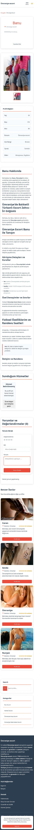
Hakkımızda (4, 799)
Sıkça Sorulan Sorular (8, 802)
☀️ (32, 3)
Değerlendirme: (8, 437)
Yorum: (6, 455)
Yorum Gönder (17, 470)
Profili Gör (17, 539)
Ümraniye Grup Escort (10, 716)
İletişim (3, 789)
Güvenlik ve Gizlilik (7, 805)
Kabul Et (17, 826)
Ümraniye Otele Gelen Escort (12, 722)
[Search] (5, 688)
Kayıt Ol (3, 786)
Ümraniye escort (8, 3)
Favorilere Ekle (17, 44)
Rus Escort (7, 705)
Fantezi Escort (8, 710)
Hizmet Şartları (6, 807)
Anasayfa (3, 13)
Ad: (5, 445)
